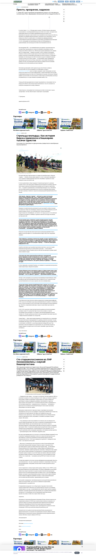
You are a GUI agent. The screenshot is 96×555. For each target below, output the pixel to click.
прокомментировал (48, 203)
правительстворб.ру (28, 523)
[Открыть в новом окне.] (22, 112)
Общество (18, 7)
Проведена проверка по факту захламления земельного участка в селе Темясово (69, 4)
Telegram (72, 1)
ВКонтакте (61, 1)
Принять (77, 552)
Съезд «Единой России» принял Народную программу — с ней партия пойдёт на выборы (52, 4)
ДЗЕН (78, 1)
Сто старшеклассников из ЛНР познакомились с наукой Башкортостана (34, 4)
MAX (67, 1)
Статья (15, 4)
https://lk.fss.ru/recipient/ (24, 71)
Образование (19, 356)
